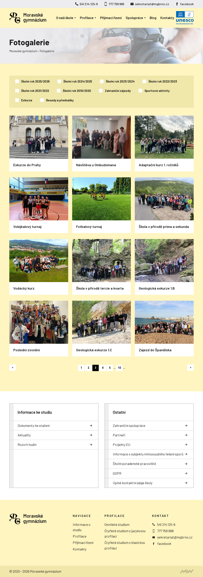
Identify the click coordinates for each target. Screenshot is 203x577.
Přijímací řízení (111, 18)
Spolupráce (134, 18)
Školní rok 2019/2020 (77, 90)
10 (119, 367)
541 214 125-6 (89, 4)
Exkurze (26, 100)
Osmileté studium (116, 524)
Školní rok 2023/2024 (120, 81)
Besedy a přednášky (60, 100)
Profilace (87, 18)
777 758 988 (116, 4)
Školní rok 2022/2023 (162, 81)
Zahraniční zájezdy (118, 90)
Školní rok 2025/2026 (35, 81)
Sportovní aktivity (157, 90)
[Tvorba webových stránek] (187, 571)
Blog (153, 18)
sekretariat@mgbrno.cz (152, 4)
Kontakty (167, 18)
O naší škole (64, 18)
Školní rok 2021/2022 (35, 90)
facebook (187, 4)
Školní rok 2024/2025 (77, 81)
